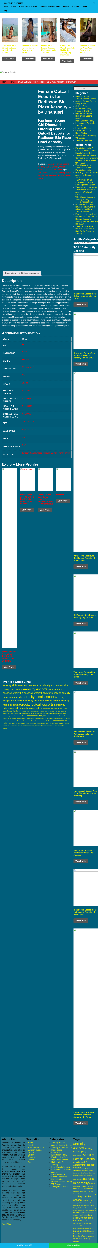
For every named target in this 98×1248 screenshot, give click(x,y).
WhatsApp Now (73, 1245)
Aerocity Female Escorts (58, 164)
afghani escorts (88, 1170)
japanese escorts (83, 1223)
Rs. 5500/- (26, 391)
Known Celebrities (83, 131)
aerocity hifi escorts (21, 693)
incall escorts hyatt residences (55, 716)
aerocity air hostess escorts (17, 685)
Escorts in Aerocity (13, 2)
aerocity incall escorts (39, 697)
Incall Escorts (79, 1213)
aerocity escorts (35, 689)
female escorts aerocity (83, 1189)
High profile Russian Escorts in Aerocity (84, 1208)
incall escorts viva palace (12, 721)
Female (25, 359)
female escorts (87, 1186)
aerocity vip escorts (30, 708)
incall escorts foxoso (20, 716)
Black (24, 352)
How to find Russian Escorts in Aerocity (84, 1210)
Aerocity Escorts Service (85, 99)
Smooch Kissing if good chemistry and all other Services (46, 453)
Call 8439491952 (24, 1245)
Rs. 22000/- (27, 414)
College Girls (81, 106)
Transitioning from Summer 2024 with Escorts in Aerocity (83, 167)
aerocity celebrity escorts (46, 685)
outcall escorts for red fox (45, 725)
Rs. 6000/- (26, 398)
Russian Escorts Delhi (28, 6)
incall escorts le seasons (34, 718)
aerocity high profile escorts (46, 693)
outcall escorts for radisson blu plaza (27, 725)
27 (23, 344)
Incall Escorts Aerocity (84, 121)
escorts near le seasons (10, 713)
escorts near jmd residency (58, 711)
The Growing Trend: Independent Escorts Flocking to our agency (85, 182)
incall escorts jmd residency (18, 718)
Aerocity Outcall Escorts (48, 167)
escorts (80, 1179)
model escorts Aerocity (84, 1226)
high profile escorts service (86, 1205)
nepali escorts (88, 1228)
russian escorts (81, 1231)
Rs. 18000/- (27, 406)
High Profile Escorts (83, 113)
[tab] (10, 273)
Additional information (29, 273)
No (23, 375)
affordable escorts (78, 1170)
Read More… (7, 1224)
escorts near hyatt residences (30, 711)
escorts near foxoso (61, 708)
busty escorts (83, 1175)
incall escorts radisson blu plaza (50, 718)
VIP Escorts (80, 138)
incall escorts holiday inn (36, 716)
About (13, 6)
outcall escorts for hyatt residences (22, 723)
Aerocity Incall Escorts (82, 1162)
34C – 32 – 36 (28, 422)
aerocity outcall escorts (36, 704)
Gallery (66, 6)
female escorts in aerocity (80, 1191)
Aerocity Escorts (82, 96)
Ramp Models (81, 133)
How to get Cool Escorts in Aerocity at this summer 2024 (86, 175)
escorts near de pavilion (47, 708)
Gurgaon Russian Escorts (50, 6)
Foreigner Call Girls (83, 111)
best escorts (77, 1173)
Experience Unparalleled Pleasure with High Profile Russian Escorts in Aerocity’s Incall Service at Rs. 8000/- (86, 219)
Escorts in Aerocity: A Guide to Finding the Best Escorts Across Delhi (86, 150)
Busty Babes (80, 104)
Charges (75, 6)
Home (5, 6)
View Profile (9, 59)
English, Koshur (29, 430)
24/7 (24, 445)
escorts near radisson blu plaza (26, 713)
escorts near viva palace (56, 713)
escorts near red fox (42, 713)
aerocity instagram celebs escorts (42, 700)
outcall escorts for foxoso (45, 721)
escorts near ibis (44, 711)
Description (10, 273)
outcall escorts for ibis (39, 723)
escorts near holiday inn (12, 711)
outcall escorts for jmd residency (55, 723)
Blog (5, 10)
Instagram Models (82, 128)
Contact (85, 6)
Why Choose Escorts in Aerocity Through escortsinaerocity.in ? (85, 199)
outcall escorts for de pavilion (28, 721)
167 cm (25, 383)
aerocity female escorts (48, 173)
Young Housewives (83, 140)
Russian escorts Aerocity (85, 135)
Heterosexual (27, 367)
